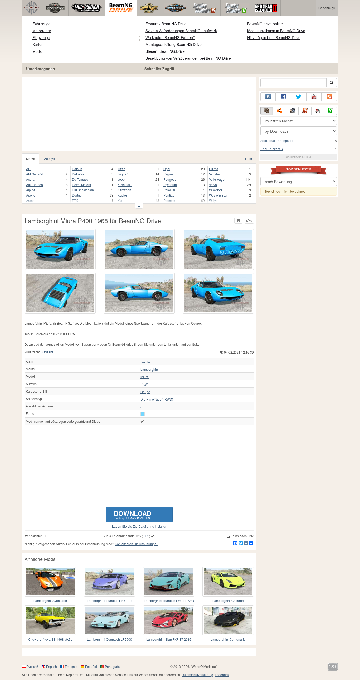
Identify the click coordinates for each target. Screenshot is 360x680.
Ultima (213, 169)
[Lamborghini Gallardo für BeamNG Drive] (228, 582)
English (51, 666)
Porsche (169, 200)
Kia (120, 200)
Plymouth (170, 184)
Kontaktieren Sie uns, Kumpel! (136, 543)
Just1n (145, 362)
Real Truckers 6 (271, 148)
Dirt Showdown (83, 190)
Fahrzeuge (41, 23)
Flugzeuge (41, 37)
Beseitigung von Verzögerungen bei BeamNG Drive (188, 58)
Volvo (213, 184)
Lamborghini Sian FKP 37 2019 (168, 639)
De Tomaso (80, 179)
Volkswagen (217, 179)
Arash (30, 200)
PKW (144, 384)
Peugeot (169, 179)
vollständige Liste (298, 157)
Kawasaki (125, 184)
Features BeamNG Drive (166, 23)
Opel (166, 169)
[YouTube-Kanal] (314, 96)
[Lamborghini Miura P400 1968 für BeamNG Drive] (60, 249)
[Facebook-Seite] (283, 96)
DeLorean (79, 174)
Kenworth (124, 190)
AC (28, 169)
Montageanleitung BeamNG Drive (173, 44)
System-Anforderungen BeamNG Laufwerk (181, 30)
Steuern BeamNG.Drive (165, 51)
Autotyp (49, 158)
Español (91, 666)
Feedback (222, 674)
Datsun (77, 169)
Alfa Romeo (34, 184)
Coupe (145, 392)
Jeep (121, 179)
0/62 (146, 536)
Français (71, 666)
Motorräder (41, 30)
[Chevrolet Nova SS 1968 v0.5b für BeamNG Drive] (50, 620)
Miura (144, 376)
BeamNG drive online (265, 23)
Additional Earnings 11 (276, 140)
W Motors (215, 190)
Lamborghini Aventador (50, 600)
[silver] (142, 414)
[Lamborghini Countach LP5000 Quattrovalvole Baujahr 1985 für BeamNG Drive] (109, 620)
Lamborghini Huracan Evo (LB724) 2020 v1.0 (169, 600)
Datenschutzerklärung (197, 674)
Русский (32, 666)
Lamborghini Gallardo (228, 600)
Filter (248, 158)
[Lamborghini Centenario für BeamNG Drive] (228, 620)
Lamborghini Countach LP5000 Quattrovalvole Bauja (109, 639)
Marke (30, 158)
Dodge (77, 195)
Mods (37, 51)
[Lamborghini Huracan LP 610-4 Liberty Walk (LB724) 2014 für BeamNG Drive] (109, 582)
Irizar (121, 169)
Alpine (30, 190)
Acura (30, 179)
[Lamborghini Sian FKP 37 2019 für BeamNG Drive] (168, 620)
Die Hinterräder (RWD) (156, 399)
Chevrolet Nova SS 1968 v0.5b (50, 639)
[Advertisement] (139, 114)
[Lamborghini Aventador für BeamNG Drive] (50, 582)
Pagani (168, 174)
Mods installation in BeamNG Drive (276, 30)
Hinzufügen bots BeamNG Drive (273, 37)
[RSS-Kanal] (329, 96)
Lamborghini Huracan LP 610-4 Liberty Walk (109, 600)
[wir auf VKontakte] (268, 96)
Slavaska (47, 352)
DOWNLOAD (132, 514)
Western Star (218, 195)
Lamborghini (149, 369)
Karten (37, 44)
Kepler (122, 195)
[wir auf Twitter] (298, 96)
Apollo (30, 195)
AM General (34, 174)
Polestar (169, 190)
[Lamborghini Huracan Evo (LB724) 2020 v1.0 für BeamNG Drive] (168, 582)
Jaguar (123, 174)
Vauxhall (215, 174)
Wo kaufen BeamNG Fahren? (170, 37)
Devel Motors (81, 184)
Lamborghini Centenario (228, 639)
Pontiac (168, 195)
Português (112, 666)
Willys (213, 200)
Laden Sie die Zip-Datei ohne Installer (139, 526)
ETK (75, 200)
